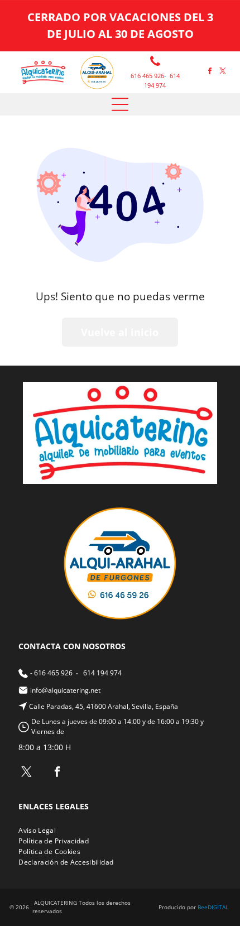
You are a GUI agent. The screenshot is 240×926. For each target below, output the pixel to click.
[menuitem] (41, 830)
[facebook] (210, 72)
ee (204, 907)
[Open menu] (120, 104)
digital (218, 907)
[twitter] (223, 72)
